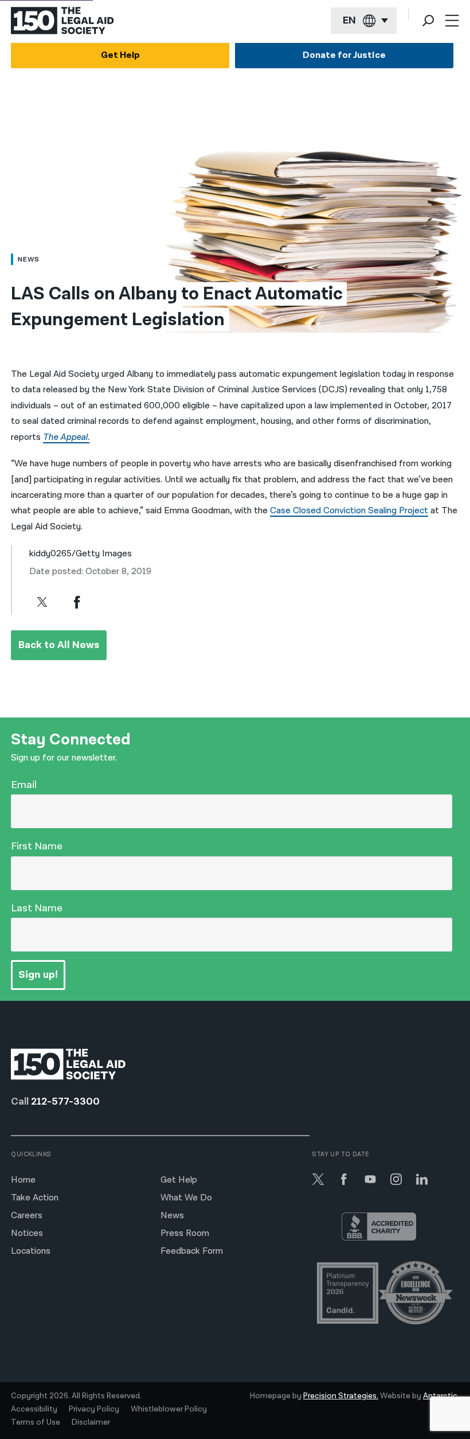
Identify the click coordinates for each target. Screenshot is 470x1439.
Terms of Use (35, 1422)
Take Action (34, 1198)
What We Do (186, 1198)
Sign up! (38, 974)
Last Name (36, 908)
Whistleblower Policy (169, 1409)
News (172, 1216)
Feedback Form (191, 1251)
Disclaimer (91, 1422)
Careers (26, 1216)
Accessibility (34, 1409)
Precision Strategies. (340, 1396)
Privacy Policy (94, 1409)
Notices (27, 1233)
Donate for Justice (344, 55)
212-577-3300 (65, 1101)
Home (23, 1180)
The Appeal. (66, 437)
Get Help (120, 55)
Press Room (184, 1233)
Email (24, 784)
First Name (36, 846)
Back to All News (58, 645)
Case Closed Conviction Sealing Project (349, 511)
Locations (30, 1251)
